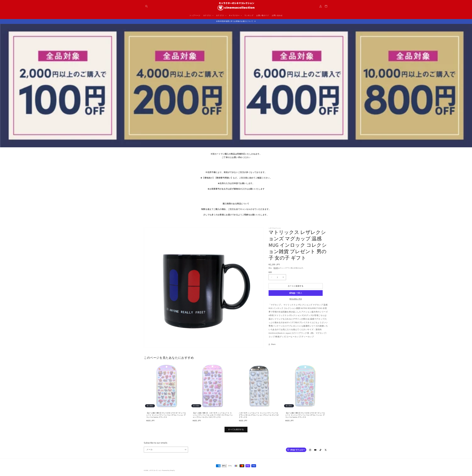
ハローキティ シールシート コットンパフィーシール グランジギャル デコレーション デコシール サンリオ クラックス (259, 415)
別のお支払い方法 (295, 299)
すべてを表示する (236, 429)
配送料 (276, 268)
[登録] (185, 449)
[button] (146, 6)
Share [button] (273, 344)
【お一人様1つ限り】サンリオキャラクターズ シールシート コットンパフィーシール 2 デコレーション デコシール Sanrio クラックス (166, 415)
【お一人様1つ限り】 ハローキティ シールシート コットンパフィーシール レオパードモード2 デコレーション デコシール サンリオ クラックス (213, 415)
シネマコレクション (155, 470)
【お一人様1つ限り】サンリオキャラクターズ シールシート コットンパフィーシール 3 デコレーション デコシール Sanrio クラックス (305, 415)
